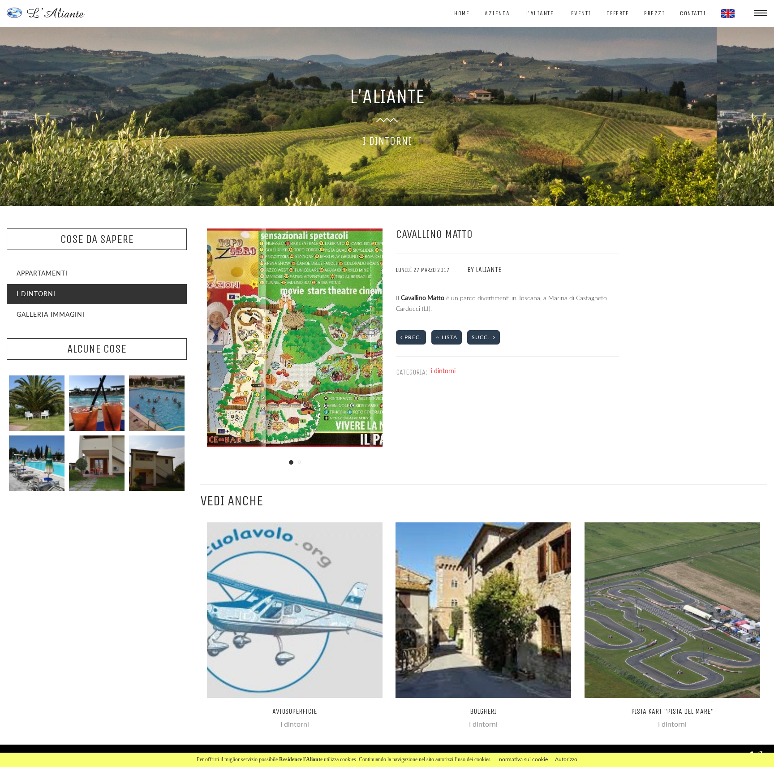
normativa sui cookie (523, 759)
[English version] (728, 13)
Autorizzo (566, 759)
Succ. (482, 337)
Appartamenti (42, 274)
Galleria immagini (51, 315)
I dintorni (36, 294)
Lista (448, 337)
